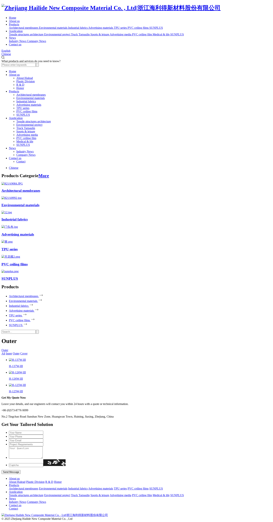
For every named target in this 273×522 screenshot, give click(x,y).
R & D (20, 84)
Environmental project (29, 124)
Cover (23, 353)
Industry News (25, 151)
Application (16, 31)
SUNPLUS (23, 114)
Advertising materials (28, 104)
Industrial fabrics (26, 101)
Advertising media (27, 134)
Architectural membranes (31, 94)
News (12, 37)
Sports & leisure (25, 131)
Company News (25, 154)
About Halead (24, 78)
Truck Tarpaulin (25, 128)
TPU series (22, 108)
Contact (20, 161)
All (3, 353)
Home (12, 17)
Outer (4, 350)
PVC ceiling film (26, 138)
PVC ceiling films (26, 111)
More (43, 175)
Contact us (15, 44)
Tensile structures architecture (33, 121)
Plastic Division (25, 81)
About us (14, 21)
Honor (20, 88)
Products (14, 24)
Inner (9, 353)
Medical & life (24, 141)
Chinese (6, 54)
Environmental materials (30, 98)
